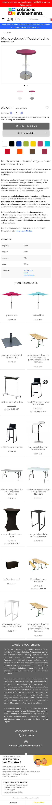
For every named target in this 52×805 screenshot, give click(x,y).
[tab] (24, 85)
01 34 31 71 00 (28, 735)
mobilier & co (28, 270)
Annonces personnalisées (13, 792)
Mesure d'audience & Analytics (15, 787)
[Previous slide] (6, 65)
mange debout (29, 275)
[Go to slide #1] (20, 95)
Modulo (29, 231)
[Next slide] (46, 65)
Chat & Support (10, 790)
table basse (21, 231)
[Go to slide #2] (32, 95)
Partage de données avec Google (16, 785)
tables (26, 273)
